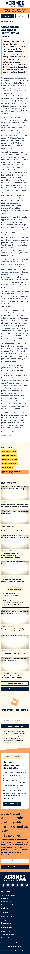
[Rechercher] (2, 4)
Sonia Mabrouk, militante (10, 595)
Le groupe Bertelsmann (9, 463)
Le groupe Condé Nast (9, 452)
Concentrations (7, 467)
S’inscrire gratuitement (15, 726)
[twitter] (8, 885)
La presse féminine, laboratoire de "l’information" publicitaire (13, 472)
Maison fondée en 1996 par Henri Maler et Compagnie (15, 950)
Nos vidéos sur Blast (8, 905)
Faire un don (8, 16)
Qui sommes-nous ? (12, 804)
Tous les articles (15, 689)
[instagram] (17, 885)
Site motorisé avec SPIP (15, 946)
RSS (21, 943)
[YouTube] (12, 885)
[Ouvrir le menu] (28, 4)
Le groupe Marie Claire (9, 459)
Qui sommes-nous (7, 916)
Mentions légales (12, 943)
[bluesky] (22, 885)
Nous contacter (6, 923)
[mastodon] (26, 885)
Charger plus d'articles (15, 683)
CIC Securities (11, 88)
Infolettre (22, 16)
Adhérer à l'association (15, 867)
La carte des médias (7, 901)
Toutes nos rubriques (8, 895)
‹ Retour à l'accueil (7, 21)
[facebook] (3, 885)
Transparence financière (9, 920)
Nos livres (4, 908)
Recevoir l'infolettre (8, 938)
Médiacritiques (6, 898)
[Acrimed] (14, 4)
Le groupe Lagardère (9, 455)
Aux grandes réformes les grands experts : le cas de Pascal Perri (13, 603)
